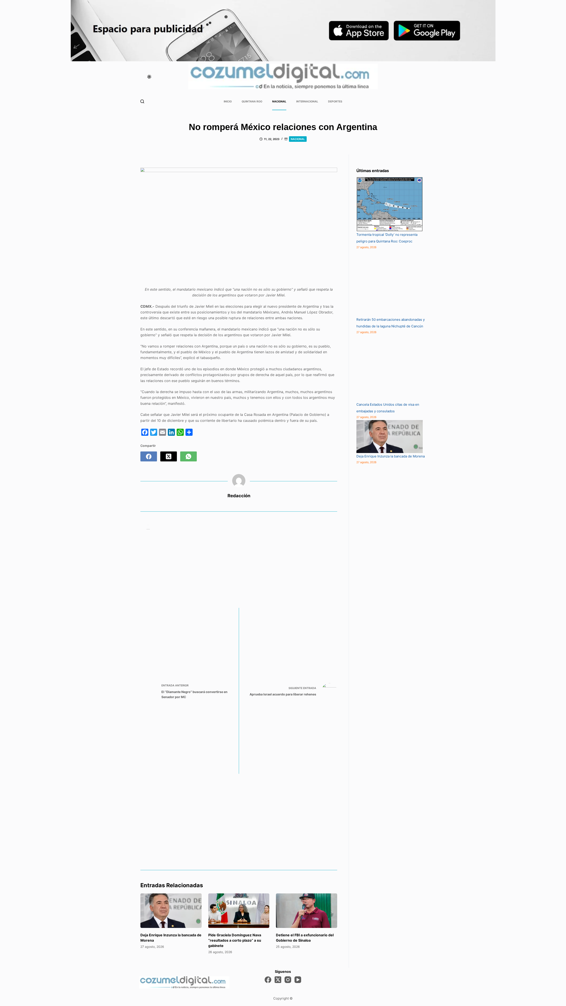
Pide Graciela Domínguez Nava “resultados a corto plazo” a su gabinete (234, 940)
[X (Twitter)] (168, 456)
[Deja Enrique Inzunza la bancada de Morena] (171, 910)
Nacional (279, 101)
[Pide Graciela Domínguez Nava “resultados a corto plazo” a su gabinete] (239, 910)
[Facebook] (148, 456)
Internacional (307, 101)
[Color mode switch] (149, 77)
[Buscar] (142, 101)
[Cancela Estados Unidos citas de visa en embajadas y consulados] (389, 368)
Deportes (335, 101)
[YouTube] (297, 979)
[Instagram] (288, 979)
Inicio (228, 101)
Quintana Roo (252, 101)
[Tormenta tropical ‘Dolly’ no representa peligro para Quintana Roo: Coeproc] (389, 204)
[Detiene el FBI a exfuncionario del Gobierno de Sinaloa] (306, 910)
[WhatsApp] (188, 456)
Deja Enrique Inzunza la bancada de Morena (390, 456)
